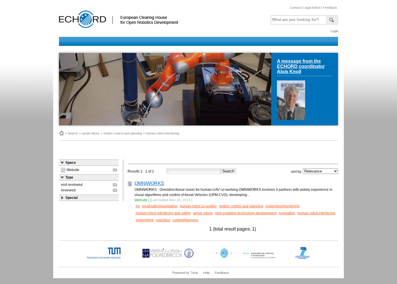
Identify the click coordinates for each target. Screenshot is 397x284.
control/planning (185, 220)
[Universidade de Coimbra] (245, 258)
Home (61, 133)
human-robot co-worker (198, 206)
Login (334, 31)
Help (206, 272)
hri (138, 206)
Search (73, 133)
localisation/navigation (160, 206)
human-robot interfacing (162, 133)
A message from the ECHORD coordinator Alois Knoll (301, 66)
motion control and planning (122, 133)
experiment (144, 220)
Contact (295, 7)
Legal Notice (312, 7)
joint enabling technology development (245, 213)
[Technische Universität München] (108, 258)
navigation (287, 213)
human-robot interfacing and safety (163, 213)
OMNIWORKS (149, 183)
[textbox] (297, 18)
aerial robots (90, 133)
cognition (163, 220)
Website (141, 200)
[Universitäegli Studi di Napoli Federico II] (168, 258)
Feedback (330, 7)
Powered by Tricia (185, 272)
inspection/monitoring (283, 206)
